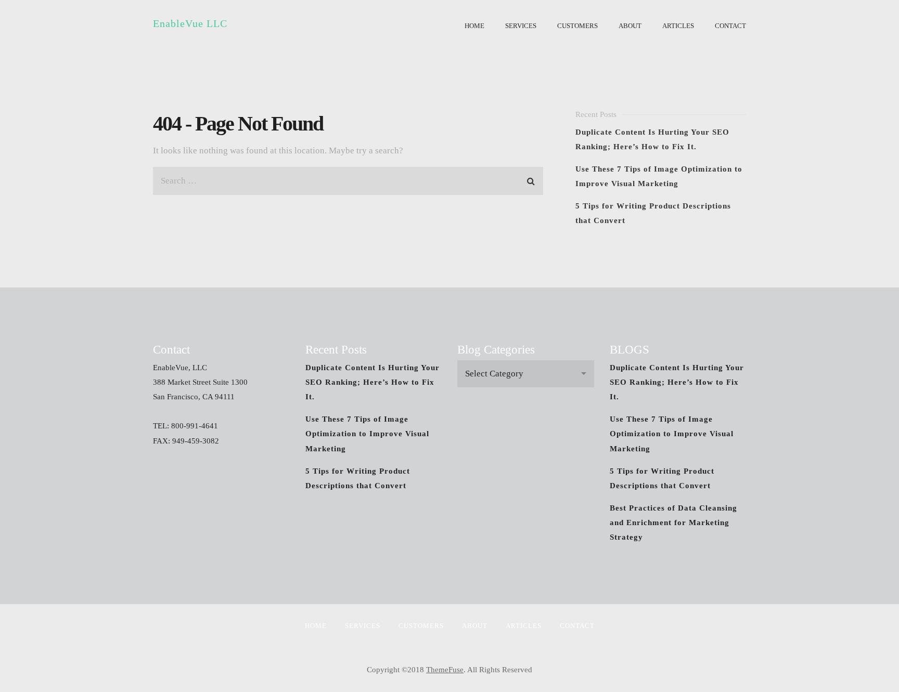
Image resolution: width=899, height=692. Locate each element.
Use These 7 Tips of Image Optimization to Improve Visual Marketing (367, 433)
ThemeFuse (445, 669)
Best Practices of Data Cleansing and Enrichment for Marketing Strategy (673, 522)
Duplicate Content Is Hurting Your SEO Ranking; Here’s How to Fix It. (372, 382)
